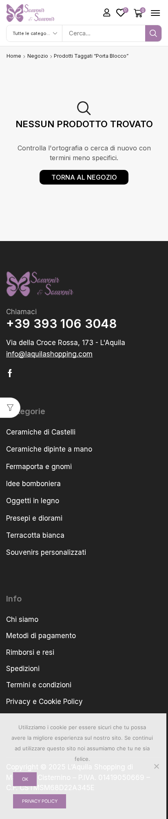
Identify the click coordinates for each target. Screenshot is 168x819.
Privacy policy (39, 801)
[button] (107, 13)
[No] (156, 766)
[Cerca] (153, 33)
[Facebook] (10, 373)
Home (14, 56)
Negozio (37, 56)
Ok (25, 779)
